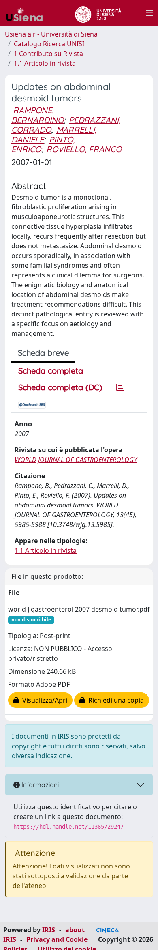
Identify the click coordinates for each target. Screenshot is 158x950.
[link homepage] (27, 13)
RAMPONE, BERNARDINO (37, 115)
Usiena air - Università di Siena (51, 34)
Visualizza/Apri (43, 700)
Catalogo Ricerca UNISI (49, 43)
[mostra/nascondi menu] (149, 13)
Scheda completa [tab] (50, 370)
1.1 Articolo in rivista (45, 63)
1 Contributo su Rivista (48, 53)
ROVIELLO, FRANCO (84, 149)
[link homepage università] (97, 13)
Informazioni (39, 784)
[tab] (120, 387)
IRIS (48, 929)
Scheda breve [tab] (43, 353)
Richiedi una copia (114, 700)
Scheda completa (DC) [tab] (60, 387)
